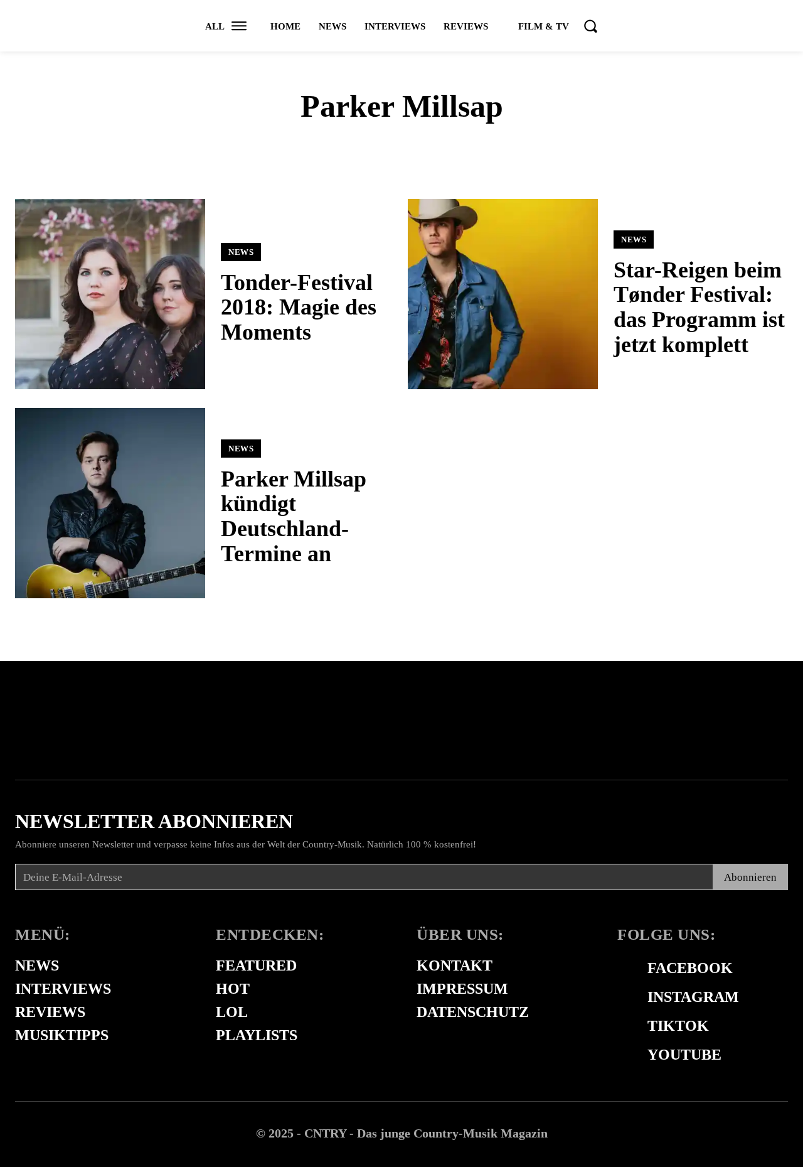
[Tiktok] (623, 1026)
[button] (590, 25)
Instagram (693, 997)
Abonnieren (750, 877)
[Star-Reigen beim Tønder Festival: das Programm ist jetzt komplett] (503, 294)
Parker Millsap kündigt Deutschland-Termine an (293, 516)
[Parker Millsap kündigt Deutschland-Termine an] (110, 503)
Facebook (690, 968)
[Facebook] (623, 968)
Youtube (684, 1054)
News (240, 252)
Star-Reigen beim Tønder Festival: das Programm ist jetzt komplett (699, 307)
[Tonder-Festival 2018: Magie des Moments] (110, 294)
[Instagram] (623, 997)
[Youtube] (623, 1055)
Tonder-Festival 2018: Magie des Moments (298, 307)
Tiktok (678, 1026)
